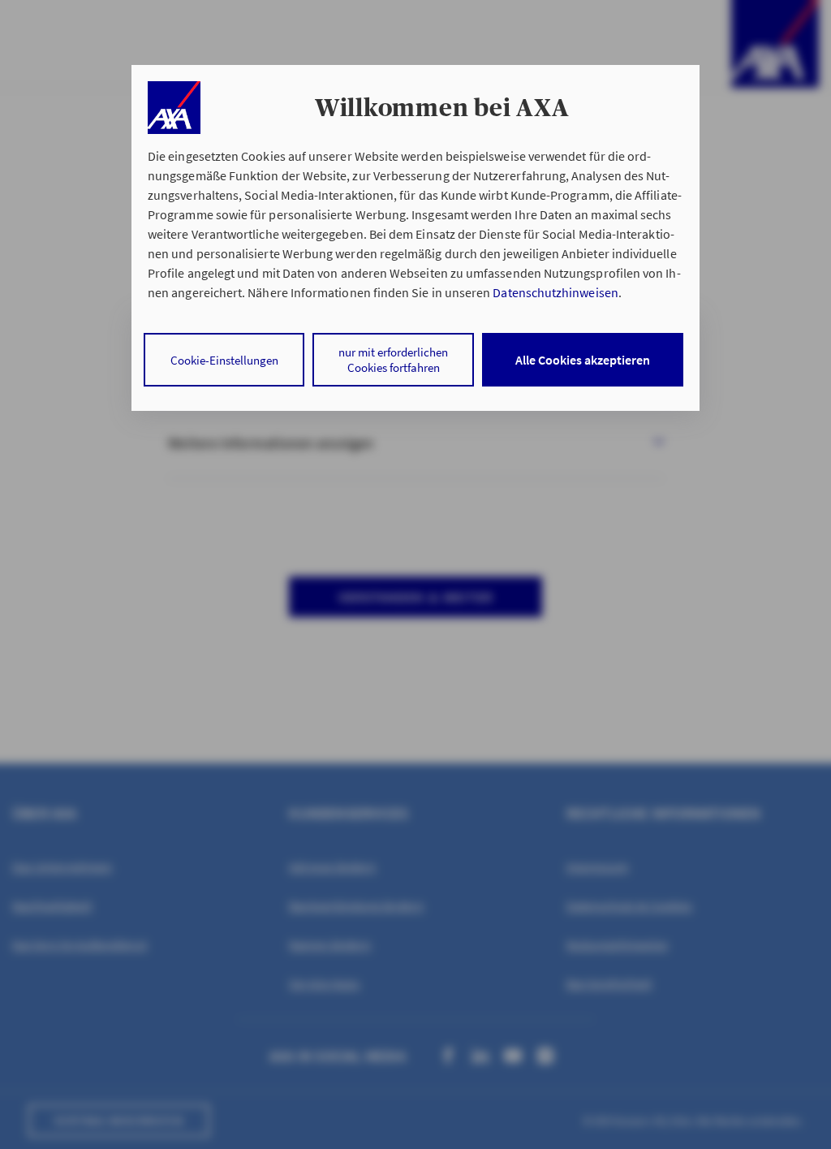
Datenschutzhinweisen (555, 292)
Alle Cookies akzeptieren (582, 360)
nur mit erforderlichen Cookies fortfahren (393, 359)
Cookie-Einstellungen (224, 360)
